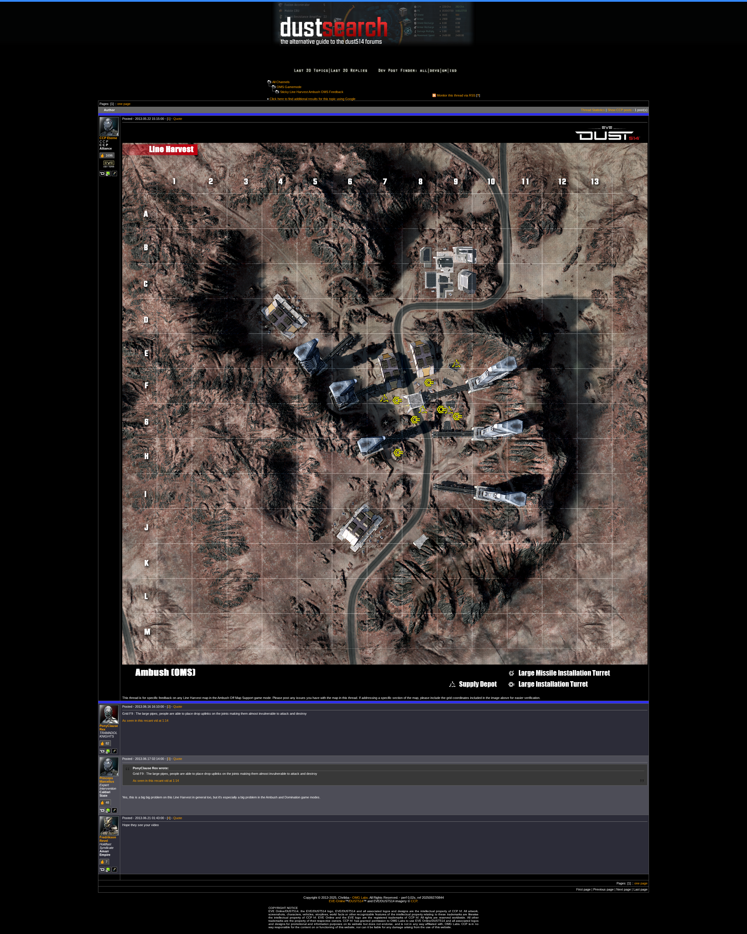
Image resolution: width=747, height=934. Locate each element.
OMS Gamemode (289, 87)
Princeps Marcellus (107, 779)
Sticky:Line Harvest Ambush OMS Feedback (311, 92)
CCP (414, 901)
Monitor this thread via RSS (456, 95)
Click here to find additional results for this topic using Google (312, 99)
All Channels (281, 82)
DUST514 (356, 901)
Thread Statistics (593, 110)
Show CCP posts (620, 110)
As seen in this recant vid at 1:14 (145, 720)
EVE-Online (337, 901)
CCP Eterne (108, 138)
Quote (177, 118)
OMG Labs (360, 897)
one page (123, 104)
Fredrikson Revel (108, 838)
